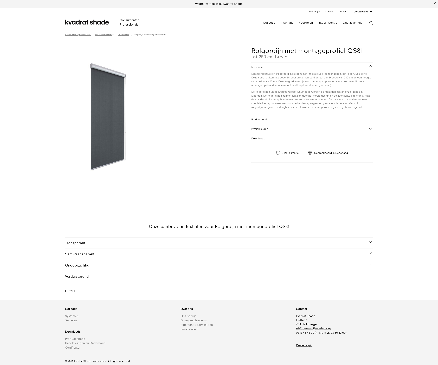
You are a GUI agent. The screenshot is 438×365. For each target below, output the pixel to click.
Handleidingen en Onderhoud (85, 343)
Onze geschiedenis (194, 320)
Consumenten (361, 11)
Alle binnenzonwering (104, 35)
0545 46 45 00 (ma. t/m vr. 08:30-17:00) (321, 332)
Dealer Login (313, 11)
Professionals (129, 24)
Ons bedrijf (188, 316)
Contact (329, 11)
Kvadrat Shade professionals (78, 35)
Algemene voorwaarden (197, 324)
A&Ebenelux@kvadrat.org (313, 328)
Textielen (71, 320)
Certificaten (73, 347)
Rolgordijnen (123, 35)
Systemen (72, 316)
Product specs (75, 339)
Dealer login (304, 345)
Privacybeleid (189, 329)
